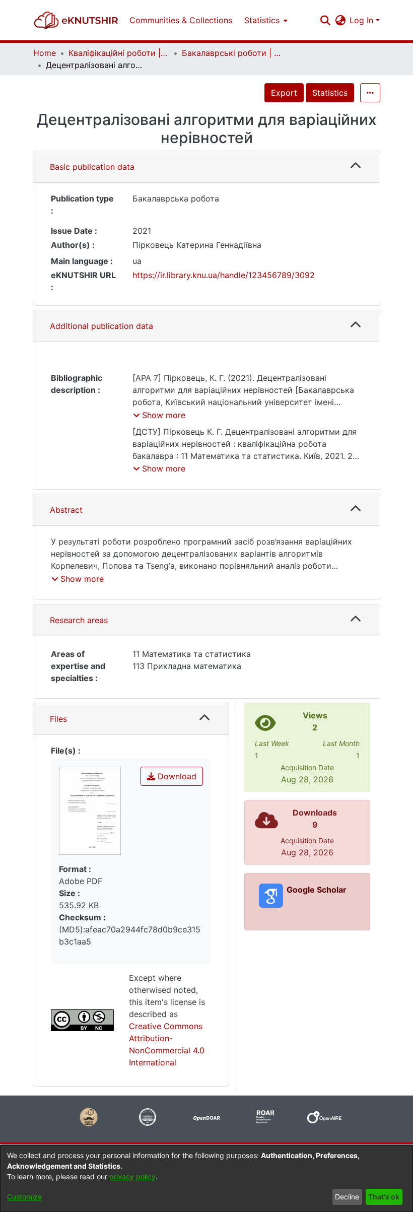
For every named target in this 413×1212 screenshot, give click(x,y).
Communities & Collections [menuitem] (180, 20)
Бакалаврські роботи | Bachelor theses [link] (232, 53)
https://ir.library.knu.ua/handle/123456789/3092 (223, 275)
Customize (24, 1196)
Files (58, 719)
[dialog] (206, 1178)
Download (175, 776)
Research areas (79, 620)
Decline (347, 1196)
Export (284, 93)
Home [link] (44, 53)
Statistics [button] (262, 20)
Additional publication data (101, 326)
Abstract (66, 510)
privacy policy (132, 1176)
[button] (76, 20)
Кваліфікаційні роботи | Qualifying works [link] (118, 53)
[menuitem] (265, 20)
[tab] (206, 167)
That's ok (383, 1196)
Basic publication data (92, 167)
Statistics (330, 93)
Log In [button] (363, 20)
